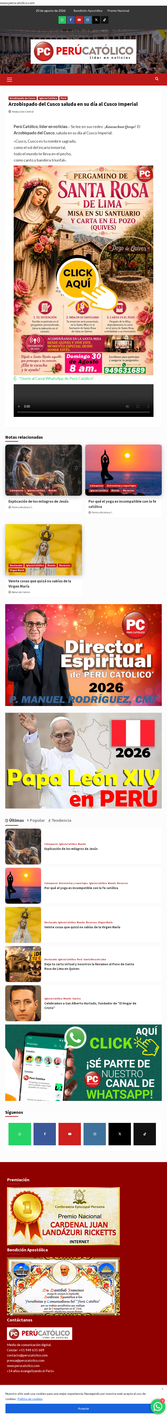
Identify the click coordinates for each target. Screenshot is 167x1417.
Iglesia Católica (48, 98)
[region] (83, 1401)
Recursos (128, 490)
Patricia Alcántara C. (22, 507)
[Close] (162, 1388)
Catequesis (16, 490)
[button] (9, 79)
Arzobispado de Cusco (22, 98)
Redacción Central (22, 111)
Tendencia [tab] (61, 820)
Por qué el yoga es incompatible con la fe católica (81, 888)
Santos (76, 998)
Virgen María (17, 570)
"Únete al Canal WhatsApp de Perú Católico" (56, 378)
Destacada (16, 565)
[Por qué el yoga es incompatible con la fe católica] (123, 470)
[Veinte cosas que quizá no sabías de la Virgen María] (43, 549)
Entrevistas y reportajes (121, 485)
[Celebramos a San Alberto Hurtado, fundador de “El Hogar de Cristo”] (23, 1003)
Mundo (52, 490)
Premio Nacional (118, 10)
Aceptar (83, 1408)
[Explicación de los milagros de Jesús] (43, 470)
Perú (63, 98)
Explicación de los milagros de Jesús (38, 501)
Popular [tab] (37, 820)
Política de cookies (30, 1399)
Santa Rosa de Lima (95, 959)
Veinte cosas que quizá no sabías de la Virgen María (82, 927)
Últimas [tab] (16, 820)
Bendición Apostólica (88, 10)
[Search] (157, 79)
